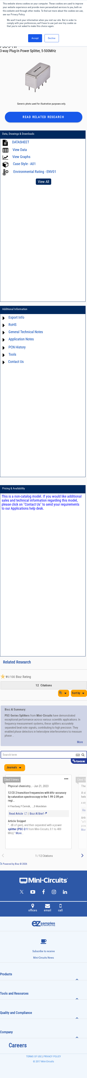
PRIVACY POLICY (52, 1056)
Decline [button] (51, 38)
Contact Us (16, 361)
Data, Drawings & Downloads (18, 133)
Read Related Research (43, 117)
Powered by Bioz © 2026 (14, 863)
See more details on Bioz (75, 863)
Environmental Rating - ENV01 (34, 171)
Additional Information (14, 309)
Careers (18, 1045)
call (60, 910)
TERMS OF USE (34, 1056)
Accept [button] (35, 38)
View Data (20, 150)
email (47, 910)
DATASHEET (20, 142)
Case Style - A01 (24, 164)
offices (32, 910)
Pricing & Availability (13, 488)
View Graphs (21, 157)
